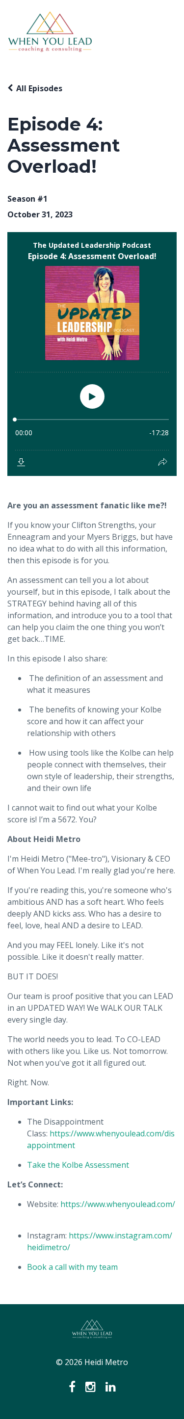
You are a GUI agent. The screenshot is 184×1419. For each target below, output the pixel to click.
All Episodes (39, 88)
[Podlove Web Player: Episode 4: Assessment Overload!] (92, 354)
